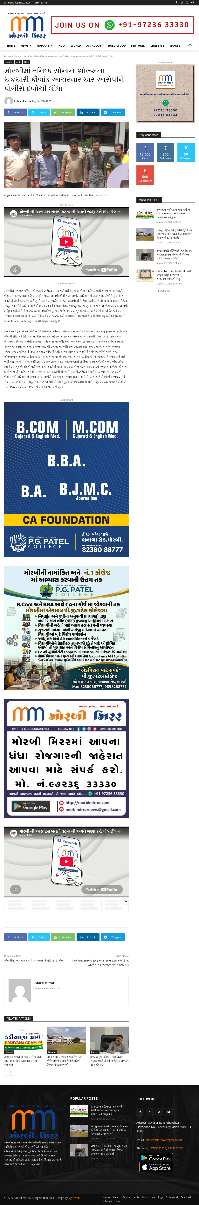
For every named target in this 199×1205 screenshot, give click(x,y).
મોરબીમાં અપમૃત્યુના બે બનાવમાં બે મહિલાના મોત (33, 960)
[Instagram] (182, 3)
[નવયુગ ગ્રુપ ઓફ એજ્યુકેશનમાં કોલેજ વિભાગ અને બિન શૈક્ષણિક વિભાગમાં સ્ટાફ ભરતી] (66, 1040)
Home (7, 56)
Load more (164, 291)
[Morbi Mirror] (9, 101)
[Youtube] (192, 3)
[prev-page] (6, 1073)
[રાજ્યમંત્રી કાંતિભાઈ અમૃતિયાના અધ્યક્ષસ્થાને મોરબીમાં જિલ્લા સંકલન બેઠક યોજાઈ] (109, 1040)
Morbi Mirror (24, 101)
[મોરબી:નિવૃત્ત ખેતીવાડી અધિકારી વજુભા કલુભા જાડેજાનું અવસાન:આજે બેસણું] (145, 276)
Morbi (18, 62)
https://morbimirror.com (47, 988)
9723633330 (158, 1148)
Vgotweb (74, 1198)
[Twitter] (187, 3)
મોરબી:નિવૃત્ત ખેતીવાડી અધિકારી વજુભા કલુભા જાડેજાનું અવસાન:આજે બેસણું (173, 275)
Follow (165, 144)
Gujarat (18, 56)
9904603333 (175, 1148)
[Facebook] (176, 3)
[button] (190, 45)
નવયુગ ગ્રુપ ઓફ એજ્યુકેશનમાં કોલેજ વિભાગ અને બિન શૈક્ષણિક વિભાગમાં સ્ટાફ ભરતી (64, 1060)
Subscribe (145, 166)
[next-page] (12, 1073)
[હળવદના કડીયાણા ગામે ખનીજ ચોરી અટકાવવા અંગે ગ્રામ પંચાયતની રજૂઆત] (23, 1040)
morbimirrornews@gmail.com (163, 1140)
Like (145, 144)
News (26, 62)
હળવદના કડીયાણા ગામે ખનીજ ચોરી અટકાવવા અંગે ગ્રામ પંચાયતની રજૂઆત (22, 1060)
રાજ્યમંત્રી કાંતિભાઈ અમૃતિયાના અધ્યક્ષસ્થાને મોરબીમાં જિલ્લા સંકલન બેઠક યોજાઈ (109, 1060)
